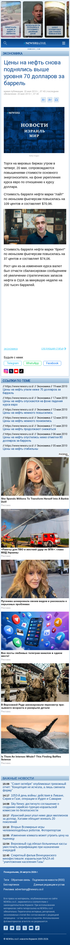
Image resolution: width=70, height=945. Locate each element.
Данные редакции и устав (49, 884)
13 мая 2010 (60, 409)
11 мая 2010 (60, 425)
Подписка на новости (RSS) (48, 879)
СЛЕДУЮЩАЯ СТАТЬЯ (52, 349)
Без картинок (11, 884)
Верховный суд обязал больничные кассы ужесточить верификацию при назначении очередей (35, 847)
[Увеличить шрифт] (50, 99)
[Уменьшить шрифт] (43, 99)
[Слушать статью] (60, 99)
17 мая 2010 (60, 398)
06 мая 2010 (60, 434)
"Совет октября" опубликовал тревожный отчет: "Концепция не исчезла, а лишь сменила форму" (34, 787)
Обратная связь (20, 879)
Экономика (13, 53)
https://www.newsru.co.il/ (19, 386)
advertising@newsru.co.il (29, 889)
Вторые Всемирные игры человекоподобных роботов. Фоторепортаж (32, 828)
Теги (6, 879)
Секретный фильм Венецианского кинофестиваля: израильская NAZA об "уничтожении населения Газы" (29, 858)
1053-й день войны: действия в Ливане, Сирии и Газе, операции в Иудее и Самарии (33, 797)
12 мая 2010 (60, 417)
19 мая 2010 (60, 386)
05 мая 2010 (60, 445)
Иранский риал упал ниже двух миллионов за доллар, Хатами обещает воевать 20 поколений (35, 818)
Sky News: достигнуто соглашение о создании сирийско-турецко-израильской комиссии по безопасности (31, 807)
